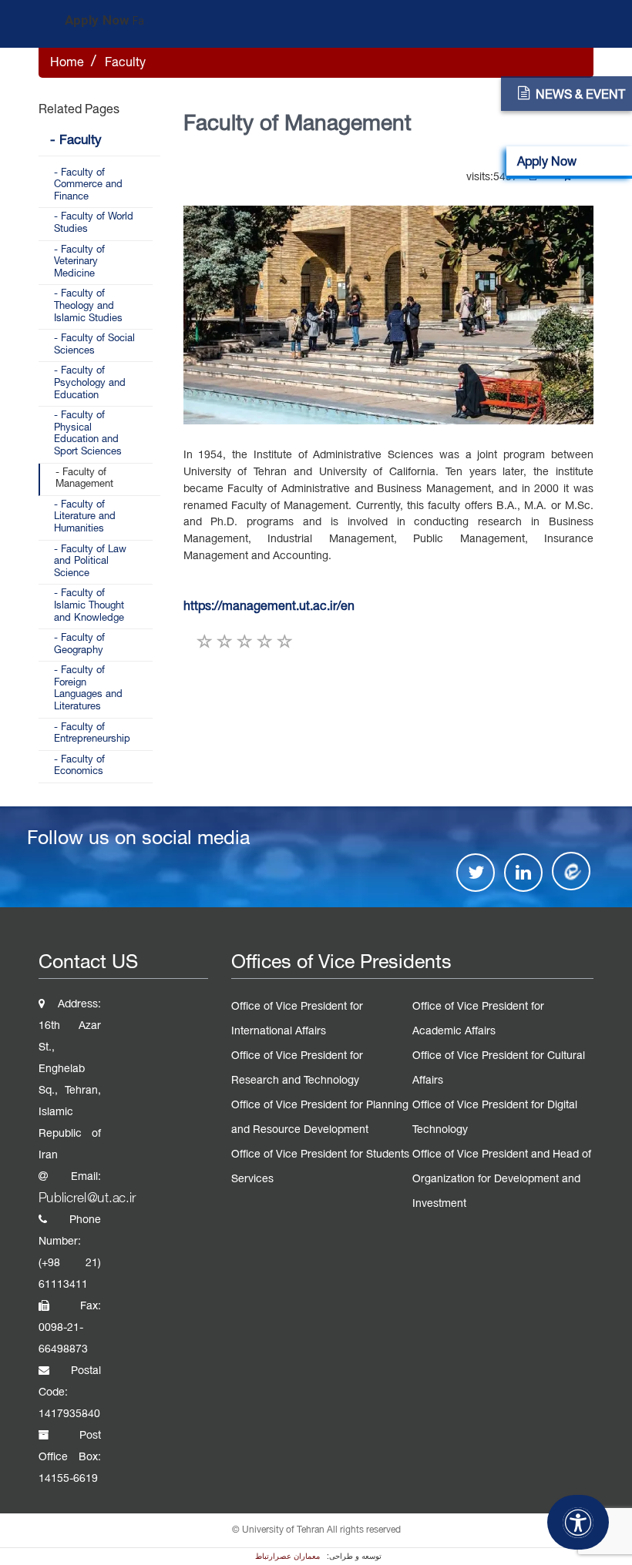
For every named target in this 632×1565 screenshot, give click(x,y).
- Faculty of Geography (79, 644)
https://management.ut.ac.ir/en (269, 607)
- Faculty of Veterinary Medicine (79, 262)
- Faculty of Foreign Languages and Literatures (88, 689)
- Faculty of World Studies (93, 223)
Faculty (125, 63)
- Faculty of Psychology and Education (90, 383)
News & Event (580, 95)
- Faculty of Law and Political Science (90, 561)
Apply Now (97, 21)
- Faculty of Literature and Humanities (85, 517)
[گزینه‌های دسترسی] (578, 1522)
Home (67, 63)
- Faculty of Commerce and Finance (88, 185)
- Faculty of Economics (79, 766)
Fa (138, 21)
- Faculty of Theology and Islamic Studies (88, 306)
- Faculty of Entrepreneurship (92, 734)
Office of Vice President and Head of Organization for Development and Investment (501, 1179)
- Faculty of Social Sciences (94, 345)
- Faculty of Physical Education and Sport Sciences (88, 434)
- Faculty (76, 140)
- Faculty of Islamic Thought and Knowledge (89, 605)
